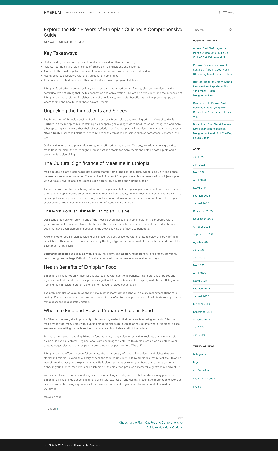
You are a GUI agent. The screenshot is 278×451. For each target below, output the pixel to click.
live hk (197, 386)
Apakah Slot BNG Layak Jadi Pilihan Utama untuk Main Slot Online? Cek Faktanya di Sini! (211, 53)
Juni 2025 (199, 257)
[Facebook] (208, 2)
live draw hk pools (204, 378)
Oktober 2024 (201, 304)
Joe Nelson (50, 42)
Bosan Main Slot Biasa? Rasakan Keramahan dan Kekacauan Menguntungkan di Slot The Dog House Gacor (212, 131)
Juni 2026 (199, 164)
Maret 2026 (200, 187)
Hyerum (52, 12)
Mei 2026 (199, 172)
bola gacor (199, 354)
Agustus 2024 (201, 319)
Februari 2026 (201, 195)
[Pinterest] (231, 2)
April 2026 (199, 180)
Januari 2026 (201, 203)
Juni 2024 (199, 335)
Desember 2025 (203, 211)
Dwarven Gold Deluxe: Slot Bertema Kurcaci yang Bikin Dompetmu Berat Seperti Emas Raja (212, 109)
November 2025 (203, 218)
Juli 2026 (198, 156)
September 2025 (203, 234)
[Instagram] (225, 2)
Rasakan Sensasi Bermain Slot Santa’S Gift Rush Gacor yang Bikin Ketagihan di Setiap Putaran (213, 69)
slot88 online (201, 370)
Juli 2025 (198, 249)
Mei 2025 (199, 265)
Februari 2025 (201, 288)
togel (196, 362)
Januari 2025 (201, 296)
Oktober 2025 (201, 226)
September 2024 (203, 311)
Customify (95, 445)
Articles (79, 42)
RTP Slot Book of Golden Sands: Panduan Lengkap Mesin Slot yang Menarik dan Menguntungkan (212, 88)
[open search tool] (219, 12)
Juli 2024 (198, 327)
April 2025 (199, 273)
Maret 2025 (200, 280)
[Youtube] (220, 2)
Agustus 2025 (201, 242)
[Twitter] (214, 2)
